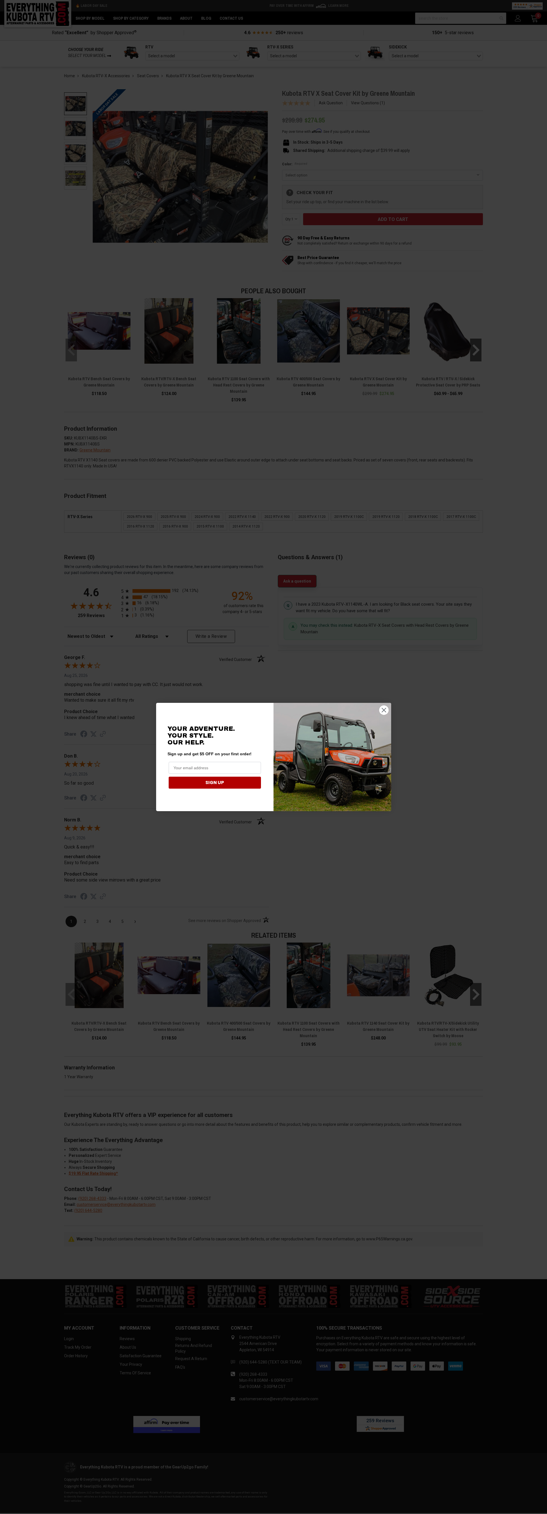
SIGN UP (214, 782)
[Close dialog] (384, 710)
